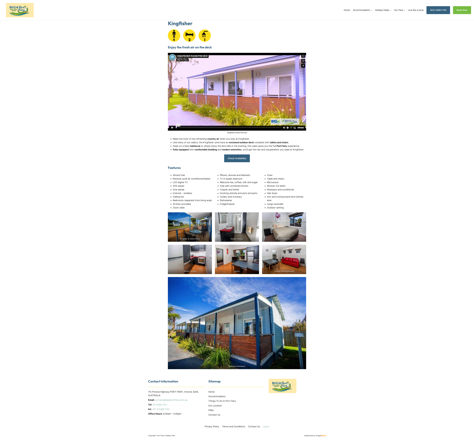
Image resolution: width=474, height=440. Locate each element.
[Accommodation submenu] (371, 10)
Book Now (462, 10)
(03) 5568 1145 (438, 10)
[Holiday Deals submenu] (390, 10)
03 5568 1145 (160, 404)
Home (347, 10)
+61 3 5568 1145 (160, 409)
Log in (266, 426)
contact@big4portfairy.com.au (171, 400)
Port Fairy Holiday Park (166, 436)
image (321, 436)
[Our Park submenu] (404, 10)
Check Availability (237, 158)
